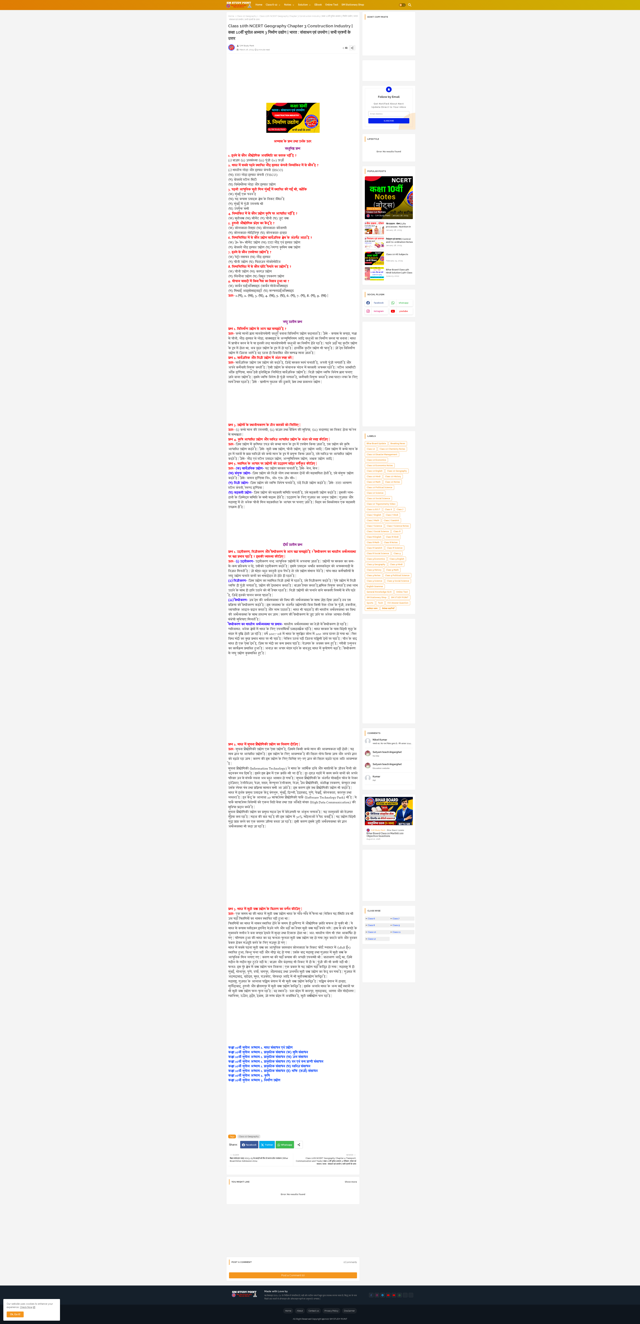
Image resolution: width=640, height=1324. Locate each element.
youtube (403, 311)
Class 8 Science (394, 548)
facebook (379, 303)
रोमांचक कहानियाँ (388, 608)
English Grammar (375, 586)
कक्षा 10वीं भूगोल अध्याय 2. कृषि (249, 1075)
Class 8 (396, 531)
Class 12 (372, 939)
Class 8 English (374, 537)
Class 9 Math (392, 570)
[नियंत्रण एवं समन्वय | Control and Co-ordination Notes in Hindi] (374, 243)
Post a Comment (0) (293, 1275)
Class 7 (400, 509)
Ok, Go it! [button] (15, 1314)
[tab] (259, 4)
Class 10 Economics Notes (380, 465)
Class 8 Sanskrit (374, 548)
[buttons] (371, 1295)
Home (259, 4)
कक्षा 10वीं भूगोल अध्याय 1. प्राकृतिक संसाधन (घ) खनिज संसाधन (269, 1066)
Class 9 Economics (376, 559)
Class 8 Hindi (392, 537)
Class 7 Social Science (378, 531)
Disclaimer (349, 1311)
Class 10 (371, 449)
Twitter (269, 1145)
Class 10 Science (375, 493)
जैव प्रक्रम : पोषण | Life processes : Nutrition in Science (398, 226)
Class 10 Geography (247, 16)
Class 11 (396, 932)
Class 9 (397, 553)
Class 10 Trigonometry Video (381, 504)
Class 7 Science (374, 526)
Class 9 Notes (373, 575)
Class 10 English (374, 471)
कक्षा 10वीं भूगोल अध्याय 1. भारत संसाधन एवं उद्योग (260, 1047)
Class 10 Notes (392, 482)
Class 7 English (374, 515)
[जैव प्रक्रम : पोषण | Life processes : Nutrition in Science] (374, 227)
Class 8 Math (373, 542)
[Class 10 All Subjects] (374, 258)
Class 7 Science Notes (398, 526)
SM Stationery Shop (376, 597)
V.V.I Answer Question (397, 603)
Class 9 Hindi (396, 564)
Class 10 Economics (376, 460)
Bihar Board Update (376, 443)
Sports (370, 603)
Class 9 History (374, 570)
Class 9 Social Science (398, 581)
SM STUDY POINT (399, 597)
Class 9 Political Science (397, 575)
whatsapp (403, 303)
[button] (402, 5)
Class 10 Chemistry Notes (392, 449)
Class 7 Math (373, 520)
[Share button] (299, 1144)
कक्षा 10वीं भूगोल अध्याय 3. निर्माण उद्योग (254, 1080)
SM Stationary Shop (353, 4)
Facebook (251, 1145)
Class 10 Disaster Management (382, 454)
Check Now (26, 1307)
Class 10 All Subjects (397, 254)
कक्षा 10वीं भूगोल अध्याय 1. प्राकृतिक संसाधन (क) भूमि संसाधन (268, 1052)
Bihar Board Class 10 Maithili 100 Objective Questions (385, 835)
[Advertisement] (293, 79)
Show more (351, 1182)
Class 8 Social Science (378, 553)
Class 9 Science (374, 581)
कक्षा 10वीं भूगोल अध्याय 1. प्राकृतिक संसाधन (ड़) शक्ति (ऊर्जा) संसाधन (273, 1070)
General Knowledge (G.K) (379, 592)
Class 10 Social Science (378, 498)
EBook (318, 4)
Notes (287, 4)
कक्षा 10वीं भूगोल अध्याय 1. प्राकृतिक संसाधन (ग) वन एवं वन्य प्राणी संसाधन (275, 1061)
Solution (303, 4)
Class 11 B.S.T (373, 509)
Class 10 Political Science (379, 487)
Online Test (331, 4)
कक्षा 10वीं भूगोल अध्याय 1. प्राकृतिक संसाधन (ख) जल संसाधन (268, 1056)
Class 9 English (397, 559)
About (300, 1311)
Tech (380, 603)
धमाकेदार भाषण (372, 608)
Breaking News (397, 443)
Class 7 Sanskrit (391, 520)
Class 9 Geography (376, 564)
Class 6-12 (271, 4)
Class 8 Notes (391, 542)
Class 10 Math (373, 482)
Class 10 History (393, 476)
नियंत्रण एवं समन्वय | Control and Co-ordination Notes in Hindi (399, 242)
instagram (379, 311)
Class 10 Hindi (373, 476)
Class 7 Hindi (392, 515)
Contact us (313, 1311)
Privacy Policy (331, 1311)
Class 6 (388, 509)
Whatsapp (286, 1145)
